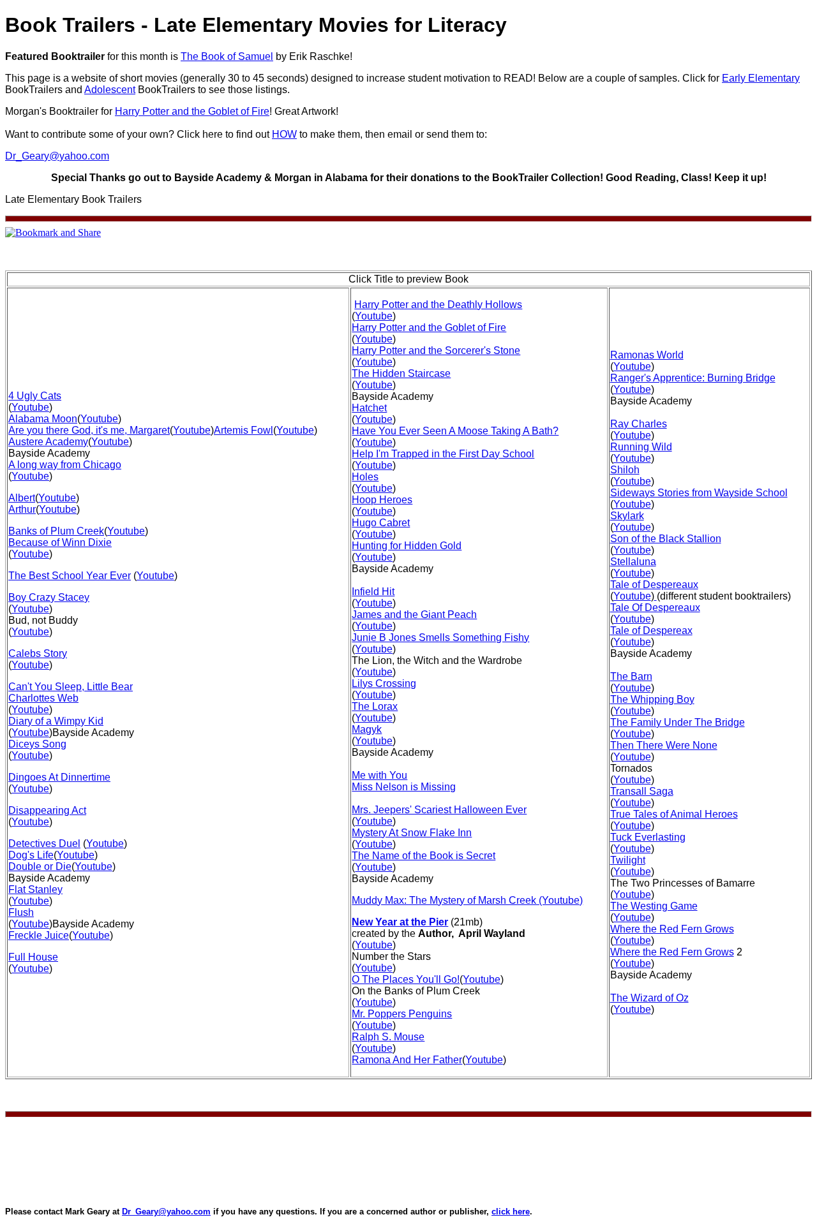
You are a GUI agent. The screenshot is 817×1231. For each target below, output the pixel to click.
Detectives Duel (44, 843)
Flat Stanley (35, 889)
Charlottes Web (43, 698)
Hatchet (369, 407)
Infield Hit (373, 591)
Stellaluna (633, 561)
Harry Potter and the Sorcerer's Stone (436, 350)
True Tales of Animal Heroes (674, 814)
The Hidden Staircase (401, 373)
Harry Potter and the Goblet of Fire (192, 111)
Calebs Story (37, 653)
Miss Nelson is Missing (404, 786)
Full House (33, 957)
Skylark (627, 515)
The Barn (631, 676)
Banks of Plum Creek (56, 531)
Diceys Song (37, 744)
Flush (21, 912)
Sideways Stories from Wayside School (699, 492)
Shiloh (625, 469)
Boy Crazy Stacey (48, 597)
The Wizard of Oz (649, 997)
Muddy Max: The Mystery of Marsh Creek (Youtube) (467, 900)
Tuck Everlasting (648, 837)
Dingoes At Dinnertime (59, 777)
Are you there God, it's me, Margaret (89, 430)
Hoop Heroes (382, 499)
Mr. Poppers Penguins (402, 1013)
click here (510, 1211)
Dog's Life (31, 855)
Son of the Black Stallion (665, 538)
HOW (284, 134)
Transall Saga (641, 791)
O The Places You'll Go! (406, 979)
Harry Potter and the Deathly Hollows (438, 304)
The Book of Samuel (227, 56)
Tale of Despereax (651, 630)
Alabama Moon (42, 418)
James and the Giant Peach (414, 614)
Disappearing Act (47, 810)
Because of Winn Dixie (60, 542)
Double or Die (39, 866)
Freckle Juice (38, 935)
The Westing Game (654, 906)
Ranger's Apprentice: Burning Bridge (693, 377)
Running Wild (641, 446)
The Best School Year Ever (69, 575)
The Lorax (375, 706)
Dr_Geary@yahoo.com (57, 156)
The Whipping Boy (652, 699)
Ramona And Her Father (407, 1059)
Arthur (22, 509)
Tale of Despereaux (654, 584)
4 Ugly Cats (34, 395)
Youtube (30, 407)
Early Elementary (761, 78)
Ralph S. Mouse (388, 1036)
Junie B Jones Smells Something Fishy (440, 637)
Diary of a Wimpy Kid (55, 721)
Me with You (379, 775)
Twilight (627, 860)
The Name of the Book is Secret (423, 855)
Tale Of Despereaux (655, 607)
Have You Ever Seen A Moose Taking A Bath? (455, 430)
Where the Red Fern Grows (672, 929)
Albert (21, 497)
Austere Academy (48, 441)
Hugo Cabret (381, 522)
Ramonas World (647, 355)
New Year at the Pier (400, 922)
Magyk (367, 729)
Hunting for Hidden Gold (406, 545)
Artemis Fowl (243, 430)
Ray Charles (638, 423)
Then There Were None (663, 745)
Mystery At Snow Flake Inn (412, 832)
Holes (365, 476)
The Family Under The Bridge (677, 722)
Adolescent (109, 89)
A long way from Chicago (64, 464)
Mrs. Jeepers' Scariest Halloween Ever (439, 809)
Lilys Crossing (384, 683)
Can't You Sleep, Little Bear (70, 686)
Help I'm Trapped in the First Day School (443, 453)
